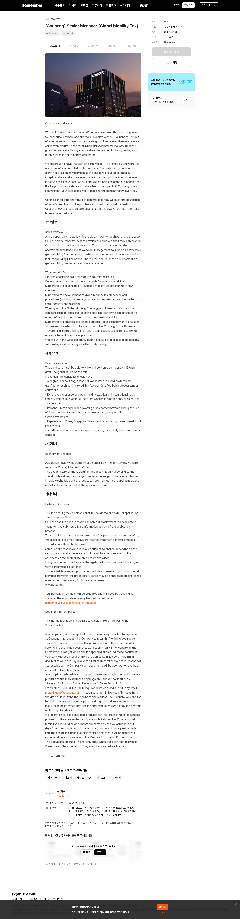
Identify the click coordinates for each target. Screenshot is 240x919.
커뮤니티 (97, 5)
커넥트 (72, 5)
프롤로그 (111, 5)
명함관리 (144, 5)
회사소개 (17, 899)
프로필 (84, 5)
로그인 (177, 5)
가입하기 (162, 907)
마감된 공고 (171, 52)
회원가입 (188, 5)
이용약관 (33, 899)
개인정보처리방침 (53, 899)
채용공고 (60, 5)
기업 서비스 (207, 5)
